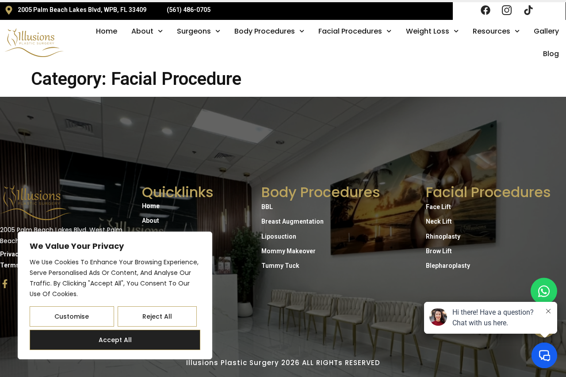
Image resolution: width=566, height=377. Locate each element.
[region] (115, 295)
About (142, 31)
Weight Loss (427, 31)
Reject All (157, 316)
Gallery (546, 31)
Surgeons (194, 31)
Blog (551, 54)
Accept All (115, 339)
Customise (71, 316)
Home (106, 31)
